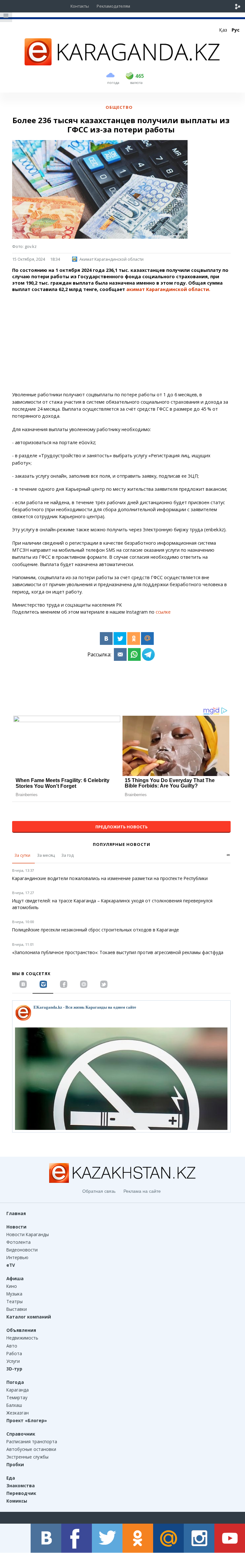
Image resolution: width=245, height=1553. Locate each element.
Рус (236, 30)
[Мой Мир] (147, 638)
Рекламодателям (113, 6)
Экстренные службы (27, 1457)
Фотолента (18, 1242)
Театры (14, 1301)
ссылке (163, 612)
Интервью (17, 1257)
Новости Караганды (27, 1234)
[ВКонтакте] (106, 638)
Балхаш (14, 1405)
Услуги (13, 1361)
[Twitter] (120, 638)
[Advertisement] (121, 342)
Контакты (80, 6)
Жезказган (17, 1413)
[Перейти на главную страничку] (122, 63)
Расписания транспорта (31, 1441)
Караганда (17, 1390)
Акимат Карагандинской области (111, 259)
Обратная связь (98, 1191)
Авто (11, 1346)
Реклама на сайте (142, 1191)
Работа (14, 1353)
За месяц (46, 855)
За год (67, 855)
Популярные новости (121, 844)
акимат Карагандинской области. (168, 289)
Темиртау (16, 1397)
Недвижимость (22, 1338)
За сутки (22, 855)
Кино (11, 1286)
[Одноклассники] (133, 638)
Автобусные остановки (31, 1449)
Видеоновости (22, 1250)
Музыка (14, 1294)
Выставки (16, 1309)
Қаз (223, 30)
